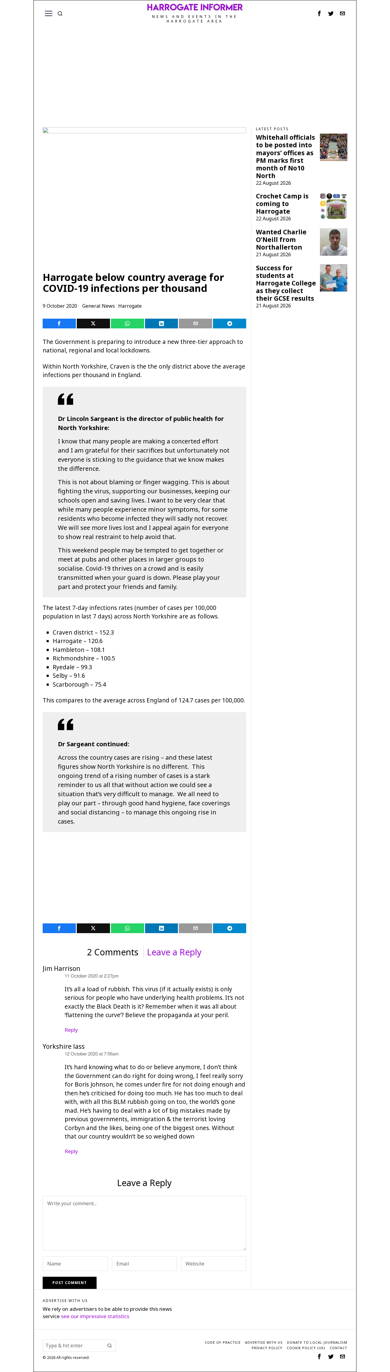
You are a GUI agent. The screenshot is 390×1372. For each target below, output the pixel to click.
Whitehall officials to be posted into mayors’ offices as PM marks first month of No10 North (285, 156)
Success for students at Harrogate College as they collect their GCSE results (286, 283)
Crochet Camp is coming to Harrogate (282, 203)
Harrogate (130, 306)
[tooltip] (319, 13)
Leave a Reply (174, 952)
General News (98, 306)
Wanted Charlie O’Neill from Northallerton (281, 239)
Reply (71, 1029)
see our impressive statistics (95, 1316)
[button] (110, 1345)
